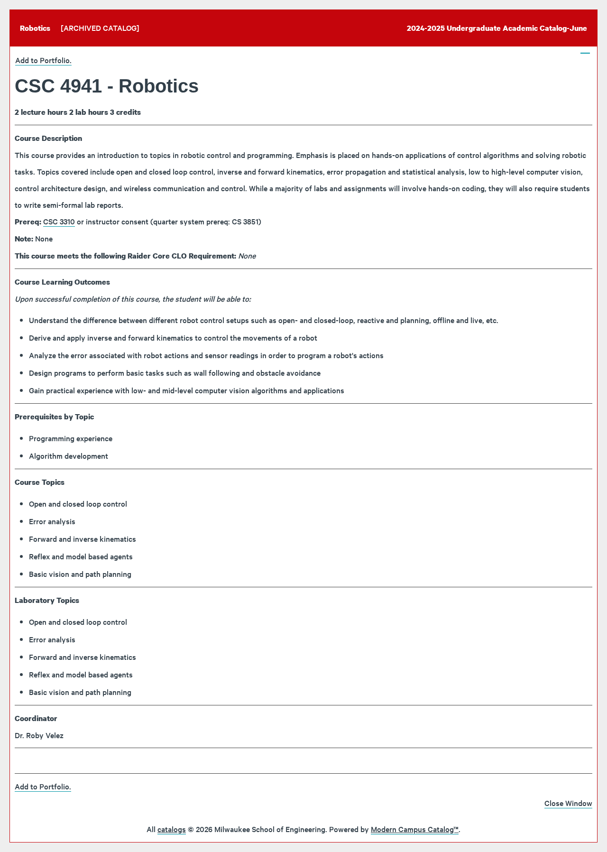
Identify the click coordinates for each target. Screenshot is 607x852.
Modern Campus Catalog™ (415, 829)
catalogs (171, 829)
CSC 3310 (59, 221)
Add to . (43, 60)
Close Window (568, 802)
